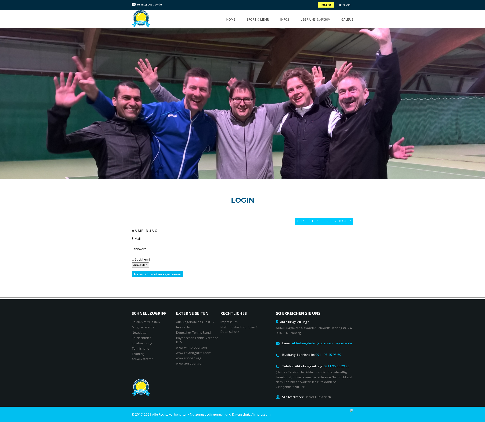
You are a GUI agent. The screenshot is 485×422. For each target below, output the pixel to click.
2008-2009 (351, 53)
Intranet (326, 4)
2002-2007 (351, 59)
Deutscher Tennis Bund (193, 332)
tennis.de (183, 327)
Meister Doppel (316, 59)
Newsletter (140, 332)
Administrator (142, 359)
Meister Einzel (315, 53)
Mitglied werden (144, 327)
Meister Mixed (314, 66)
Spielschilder (141, 338)
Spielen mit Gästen (146, 322)
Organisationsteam (319, 34)
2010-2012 (351, 46)
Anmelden (344, 4)
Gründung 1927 (316, 40)
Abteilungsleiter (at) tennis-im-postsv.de (322, 343)
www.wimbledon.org (191, 347)
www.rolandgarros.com (193, 353)
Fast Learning (260, 27)
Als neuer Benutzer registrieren (157, 274)
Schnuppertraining (265, 53)
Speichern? (142, 259)
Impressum (229, 322)
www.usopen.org (188, 358)
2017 (347, 34)
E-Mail (136, 239)
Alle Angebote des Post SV (195, 322)
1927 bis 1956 (313, 46)
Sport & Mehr (258, 19)
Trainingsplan (295, 85)
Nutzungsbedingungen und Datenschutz (220, 414)
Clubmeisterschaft (265, 40)
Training (256, 34)
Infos (284, 19)
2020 (347, 27)
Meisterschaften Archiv (317, 74)
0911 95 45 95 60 (328, 354)
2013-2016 (351, 40)
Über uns (310, 27)
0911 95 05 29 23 (337, 366)
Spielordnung (142, 343)
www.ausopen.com (190, 363)
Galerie (347, 19)
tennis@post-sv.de (149, 4)
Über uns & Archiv (315, 19)
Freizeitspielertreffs (266, 46)
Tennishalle (140, 348)
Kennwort (139, 249)
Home (230, 19)
